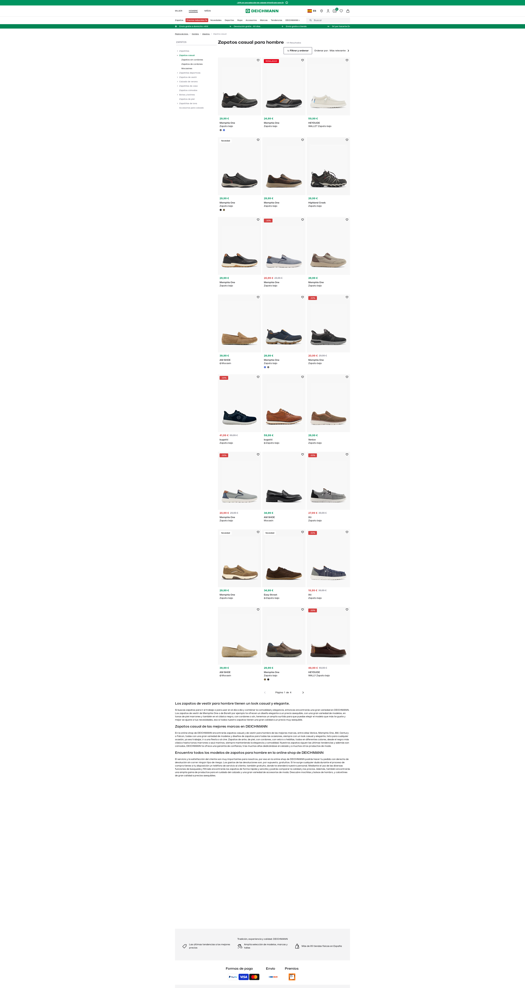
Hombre (195, 34)
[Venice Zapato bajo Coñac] (328, 410)
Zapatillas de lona (188, 103)
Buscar (318, 20)
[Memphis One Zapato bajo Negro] (239, 174)
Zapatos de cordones (192, 64)
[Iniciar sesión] (328, 11)
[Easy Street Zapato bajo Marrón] (284, 566)
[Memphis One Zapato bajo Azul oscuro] (284, 94)
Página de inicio (182, 34)
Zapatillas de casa (188, 86)
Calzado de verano (188, 81)
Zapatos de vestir (188, 77)
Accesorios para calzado (191, 108)
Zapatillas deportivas (189, 73)
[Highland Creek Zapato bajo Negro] (328, 173)
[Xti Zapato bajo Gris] (328, 488)
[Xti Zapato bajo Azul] (328, 566)
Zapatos (206, 34)
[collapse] (177, 55)
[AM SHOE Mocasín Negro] (284, 488)
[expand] (177, 51)
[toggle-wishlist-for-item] (258, 60)
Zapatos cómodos (188, 90)
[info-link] (286, 2)
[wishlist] (341, 11)
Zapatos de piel (187, 99)
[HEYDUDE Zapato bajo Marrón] (328, 643)
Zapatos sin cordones (192, 60)
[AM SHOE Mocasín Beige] (239, 643)
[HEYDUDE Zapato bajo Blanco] (328, 94)
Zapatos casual (187, 55)
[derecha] (303, 692)
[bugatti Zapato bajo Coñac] (284, 410)
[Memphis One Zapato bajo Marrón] (224, 210)
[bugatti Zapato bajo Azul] (239, 410)
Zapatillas (184, 51)
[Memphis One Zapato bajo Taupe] (328, 253)
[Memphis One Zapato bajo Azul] (224, 130)
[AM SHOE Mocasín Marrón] (239, 331)
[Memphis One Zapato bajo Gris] (239, 95)
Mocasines (186, 68)
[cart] (348, 11)
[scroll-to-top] (518, 981)
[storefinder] (321, 11)
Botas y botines (187, 95)
